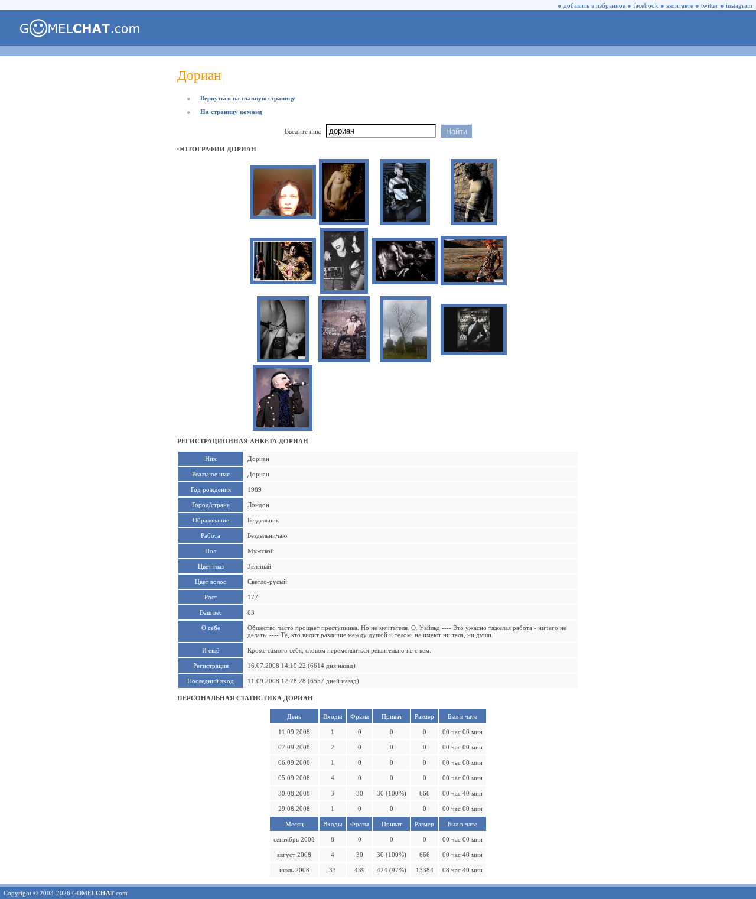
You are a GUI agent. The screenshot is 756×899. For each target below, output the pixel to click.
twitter (709, 5)
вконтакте (679, 5)
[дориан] (282, 213)
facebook (646, 5)
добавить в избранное (594, 5)
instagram (739, 5)
